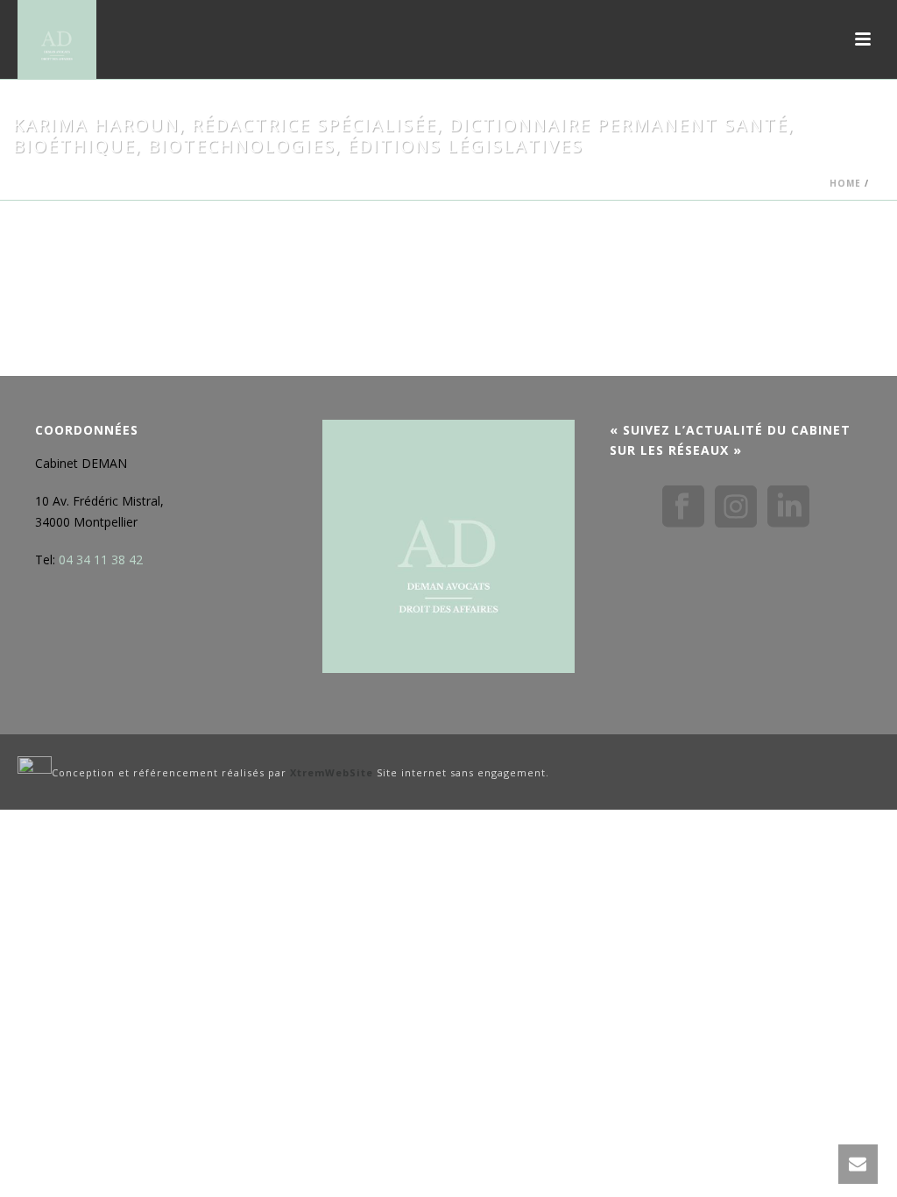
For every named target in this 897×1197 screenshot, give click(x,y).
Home (845, 183)
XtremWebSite (331, 772)
